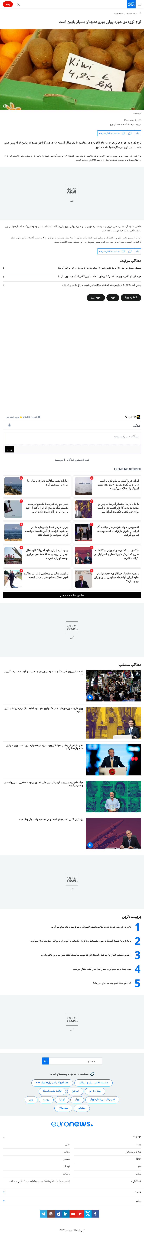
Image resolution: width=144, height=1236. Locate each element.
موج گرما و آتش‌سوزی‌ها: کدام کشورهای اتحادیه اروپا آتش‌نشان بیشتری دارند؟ (99, 277)
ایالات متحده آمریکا (52, 1091)
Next (138, 1159)
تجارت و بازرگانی (133, 1152)
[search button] (45, 1060)
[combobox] (72, 1060)
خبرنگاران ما (135, 1181)
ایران (77, 1100)
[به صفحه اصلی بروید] (131, 4)
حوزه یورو (96, 298)
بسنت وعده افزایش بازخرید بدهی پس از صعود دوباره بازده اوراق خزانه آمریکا (99, 268)
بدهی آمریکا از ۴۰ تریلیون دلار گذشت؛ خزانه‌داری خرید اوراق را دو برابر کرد (101, 285)
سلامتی (81, 1108)
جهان (67, 1144)
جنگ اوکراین (95, 1091)
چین (31, 1100)
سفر (139, 1166)
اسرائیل (75, 1091)
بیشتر (138, 1201)
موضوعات (136, 1136)
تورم (113, 298)
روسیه (46, 1100)
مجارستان (63, 1108)
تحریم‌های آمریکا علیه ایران (102, 1100)
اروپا (139, 1144)
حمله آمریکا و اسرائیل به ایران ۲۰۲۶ (52, 1083)
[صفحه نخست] (140, 13)
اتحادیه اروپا (131, 298)
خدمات (138, 1192)
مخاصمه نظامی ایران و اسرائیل (93, 1083)
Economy (118, 14)
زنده (8, 4)
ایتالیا (62, 1100)
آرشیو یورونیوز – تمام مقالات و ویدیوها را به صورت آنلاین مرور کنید (39, 1181)
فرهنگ (67, 1166)
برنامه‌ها (66, 1174)
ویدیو (138, 1174)
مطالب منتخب (130, 665)
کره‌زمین (66, 1152)
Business (130, 14)
